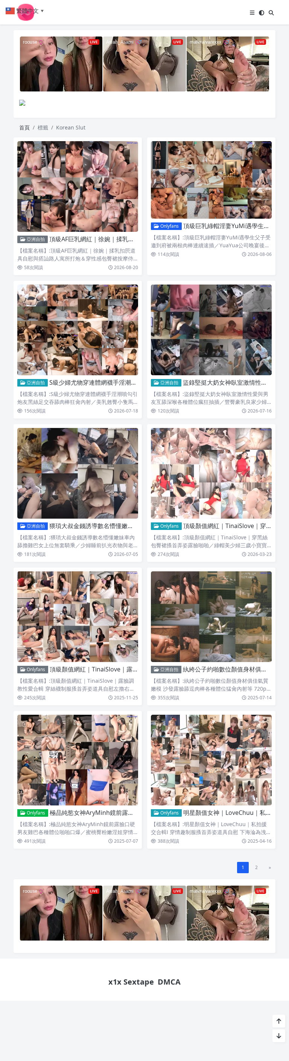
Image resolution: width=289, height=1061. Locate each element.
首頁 (24, 127)
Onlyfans (169, 226)
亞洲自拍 (35, 239)
